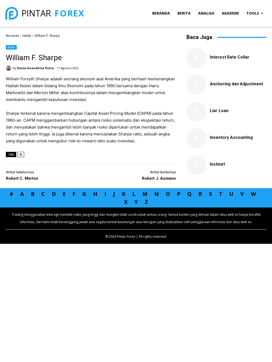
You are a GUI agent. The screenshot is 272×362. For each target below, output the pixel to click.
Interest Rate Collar (229, 57)
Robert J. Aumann (159, 178)
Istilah (26, 35)
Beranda (12, 35)
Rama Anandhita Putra (35, 68)
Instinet (217, 164)
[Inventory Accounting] (196, 138)
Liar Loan (219, 110)
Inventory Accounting (231, 137)
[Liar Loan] (196, 111)
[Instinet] (196, 165)
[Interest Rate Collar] (196, 58)
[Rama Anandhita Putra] (9, 68)
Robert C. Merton (22, 178)
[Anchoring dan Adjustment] (196, 85)
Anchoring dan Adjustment (236, 83)
